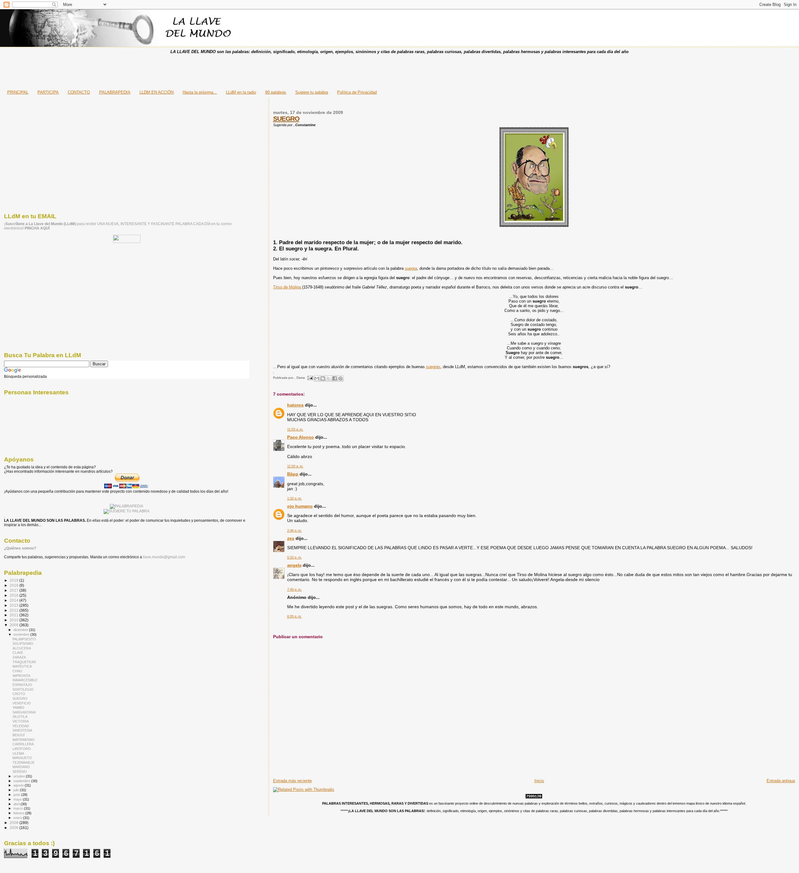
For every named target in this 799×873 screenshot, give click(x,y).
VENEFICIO (21, 703)
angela (294, 565)
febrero (19, 813)
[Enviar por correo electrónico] (317, 378)
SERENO (19, 771)
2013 (14, 605)
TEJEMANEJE (23, 762)
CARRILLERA (23, 744)
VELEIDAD (20, 726)
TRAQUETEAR (24, 662)
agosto (19, 785)
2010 (14, 620)
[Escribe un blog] (323, 378)
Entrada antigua (781, 780)
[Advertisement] (399, 70)
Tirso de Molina (287, 287)
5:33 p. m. (294, 557)
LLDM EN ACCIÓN (157, 92)
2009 (14, 625)
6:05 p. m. (294, 616)
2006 (14, 828)
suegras (433, 366)
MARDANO (21, 767)
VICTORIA (20, 721)
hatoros (295, 404)
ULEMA (18, 753)
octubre (19, 776)
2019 (14, 580)
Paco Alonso (300, 437)
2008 (14, 823)
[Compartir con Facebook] (334, 378)
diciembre (21, 630)
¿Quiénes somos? (20, 548)
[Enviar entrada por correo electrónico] (310, 377)
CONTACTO (79, 92)
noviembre (21, 634)
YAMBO (18, 707)
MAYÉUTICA (22, 666)
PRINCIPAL (17, 92)
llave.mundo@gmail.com (163, 557)
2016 (14, 595)
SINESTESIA (22, 730)
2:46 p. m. (294, 530)
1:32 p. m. (294, 498)
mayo (18, 799)
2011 (14, 615)
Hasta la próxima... (200, 92)
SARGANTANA (24, 712)
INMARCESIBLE (24, 680)
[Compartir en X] (329, 378)
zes (290, 538)
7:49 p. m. (294, 589)
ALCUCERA (21, 648)
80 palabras (275, 92)
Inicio (539, 780)
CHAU (17, 671)
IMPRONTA (21, 676)
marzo (18, 808)
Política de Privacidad (357, 92)
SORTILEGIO (23, 689)
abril (17, 804)
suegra (411, 268)
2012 (14, 610)
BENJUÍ (18, 735)
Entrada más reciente (292, 780)
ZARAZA (19, 657)
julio (16, 790)
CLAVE (17, 652)
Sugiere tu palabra (311, 92)
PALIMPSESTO (24, 639)
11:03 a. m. (295, 429)
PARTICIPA (48, 92)
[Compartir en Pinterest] (340, 378)
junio (17, 795)
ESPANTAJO (22, 685)
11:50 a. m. (295, 466)
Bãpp (292, 473)
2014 (14, 600)
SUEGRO (286, 118)
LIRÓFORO (21, 749)
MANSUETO (22, 758)
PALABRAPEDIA (114, 92)
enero (18, 818)
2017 (14, 590)
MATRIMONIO (23, 740)
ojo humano (300, 506)
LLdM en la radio (241, 92)
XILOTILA (19, 716)
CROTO (18, 694)
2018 (14, 585)
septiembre (22, 781)
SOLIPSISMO (22, 643)
